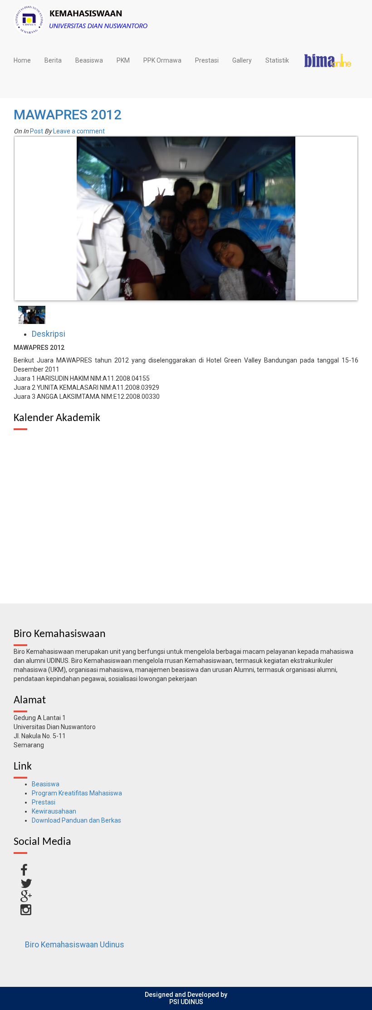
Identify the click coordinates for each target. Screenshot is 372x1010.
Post (36, 131)
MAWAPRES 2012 (68, 115)
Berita (53, 60)
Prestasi (207, 60)
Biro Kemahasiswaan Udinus (74, 944)
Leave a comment (79, 131)
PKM (123, 60)
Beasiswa (89, 60)
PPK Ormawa (162, 60)
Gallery (242, 60)
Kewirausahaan (54, 811)
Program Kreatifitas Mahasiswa (77, 793)
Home (22, 60)
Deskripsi (48, 333)
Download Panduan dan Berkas (76, 820)
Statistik (277, 60)
